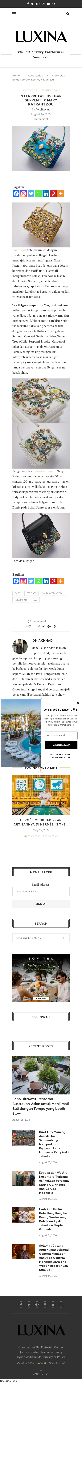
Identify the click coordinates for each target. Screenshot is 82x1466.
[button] (61, 709)
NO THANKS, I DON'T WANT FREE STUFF (61, 756)
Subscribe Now (61, 744)
